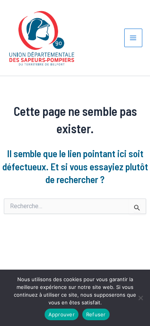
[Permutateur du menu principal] (133, 38)
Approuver (61, 314)
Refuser (96, 314)
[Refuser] (140, 298)
